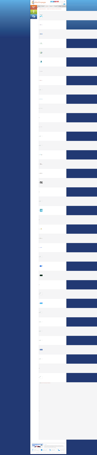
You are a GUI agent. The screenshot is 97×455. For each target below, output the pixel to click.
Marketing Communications (64, 6)
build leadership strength (43, 6)
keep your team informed (56, 6)
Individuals (34, 13)
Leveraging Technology (60, 6)
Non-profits (34, 8)
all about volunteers (39, 6)
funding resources (47, 6)
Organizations (33, 18)
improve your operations (51, 6)
